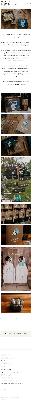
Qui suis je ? (5, 355)
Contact (4, 366)
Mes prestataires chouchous (12, 383)
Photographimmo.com (9, 380)
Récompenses (6, 369)
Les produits (6, 363)
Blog (3, 360)
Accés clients (6, 375)
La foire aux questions (9, 372)
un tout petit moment (9, 378)
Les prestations (7, 358)
